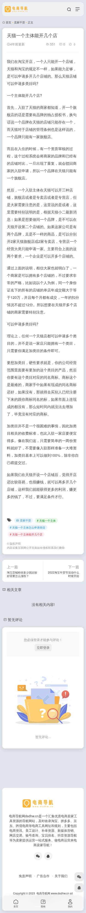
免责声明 (25, 876)
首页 (8, 22)
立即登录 (43, 647)
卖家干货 (19, 22)
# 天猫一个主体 (46, 520)
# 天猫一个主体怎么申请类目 (27, 527)
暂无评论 (15, 619)
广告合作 (43, 876)
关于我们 (61, 876)
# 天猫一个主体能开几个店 (26, 534)
